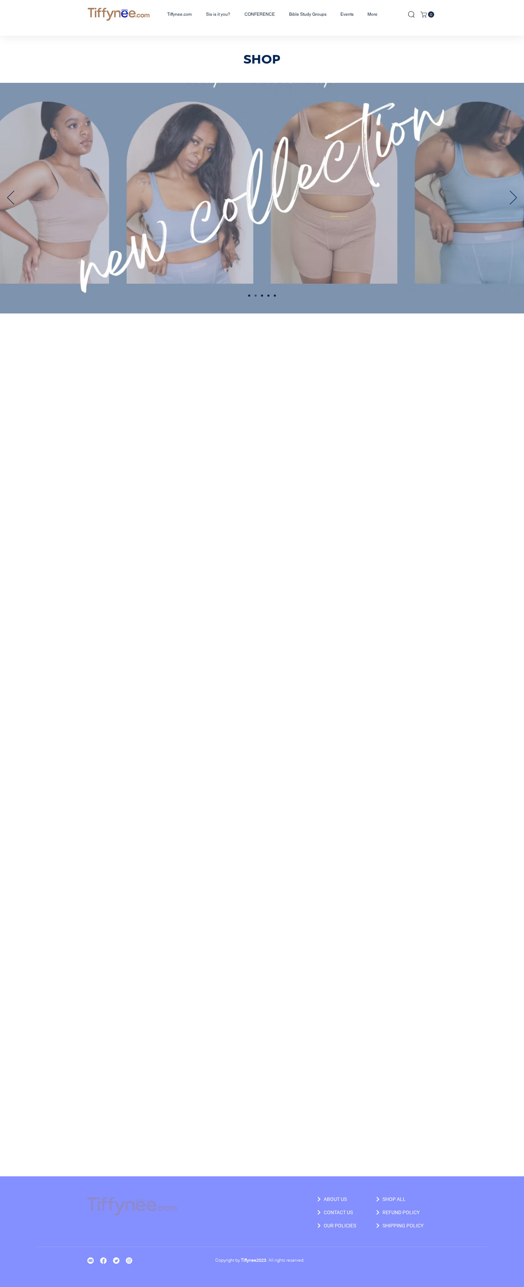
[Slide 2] (256, 296)
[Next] (513, 198)
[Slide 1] (249, 296)
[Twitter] (116, 1260)
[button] (428, 14)
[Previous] (10, 198)
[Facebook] (103, 1260)
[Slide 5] (275, 296)
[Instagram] (129, 1260)
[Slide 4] (268, 296)
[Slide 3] (262, 296)
